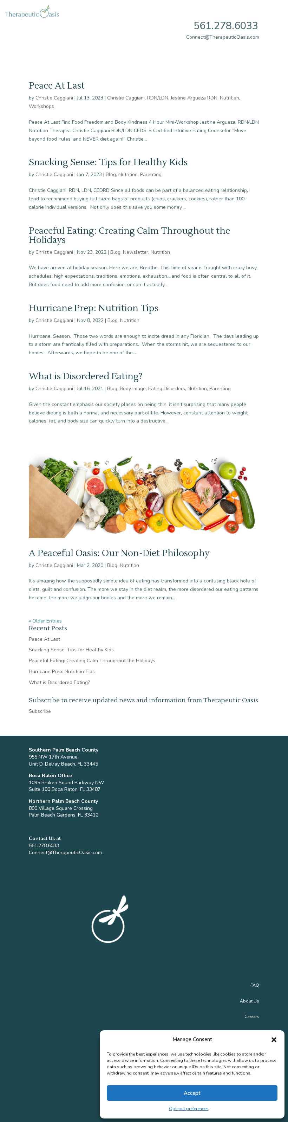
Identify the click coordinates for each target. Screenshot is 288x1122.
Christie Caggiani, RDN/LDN (137, 98)
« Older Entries (45, 621)
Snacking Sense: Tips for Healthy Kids (108, 162)
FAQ (254, 985)
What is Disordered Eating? (86, 376)
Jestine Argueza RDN (194, 98)
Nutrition (229, 98)
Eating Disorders (166, 388)
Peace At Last (57, 86)
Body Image (133, 388)
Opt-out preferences (189, 1108)
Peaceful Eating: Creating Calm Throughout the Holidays (129, 235)
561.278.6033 (226, 26)
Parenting (151, 174)
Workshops (41, 106)
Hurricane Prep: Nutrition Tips (93, 308)
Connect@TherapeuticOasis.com (65, 852)
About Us (249, 1001)
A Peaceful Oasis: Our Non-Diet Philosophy (119, 553)
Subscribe (40, 711)
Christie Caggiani (54, 98)
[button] (273, 1039)
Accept (192, 1093)
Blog (111, 174)
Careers (251, 1016)
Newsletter (135, 252)
